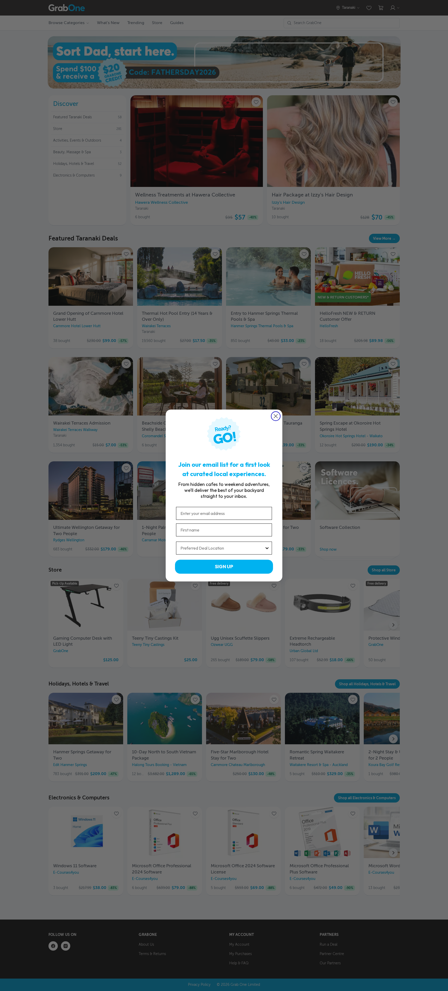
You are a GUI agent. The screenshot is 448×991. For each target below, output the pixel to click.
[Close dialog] (275, 416)
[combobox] (222, 548)
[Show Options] (267, 548)
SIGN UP (224, 567)
